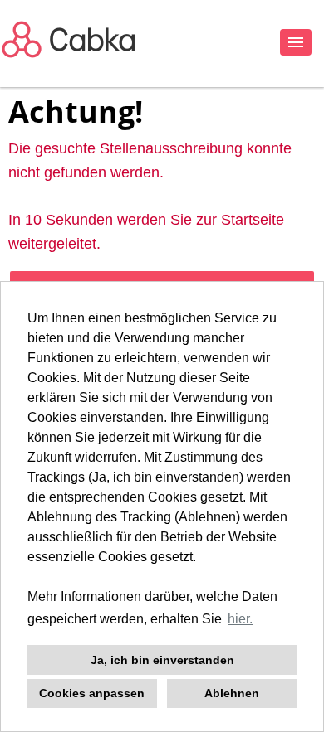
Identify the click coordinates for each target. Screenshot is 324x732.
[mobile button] (296, 42)
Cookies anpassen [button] (92, 693)
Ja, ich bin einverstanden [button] (162, 660)
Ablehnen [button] (231, 693)
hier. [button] (240, 619)
